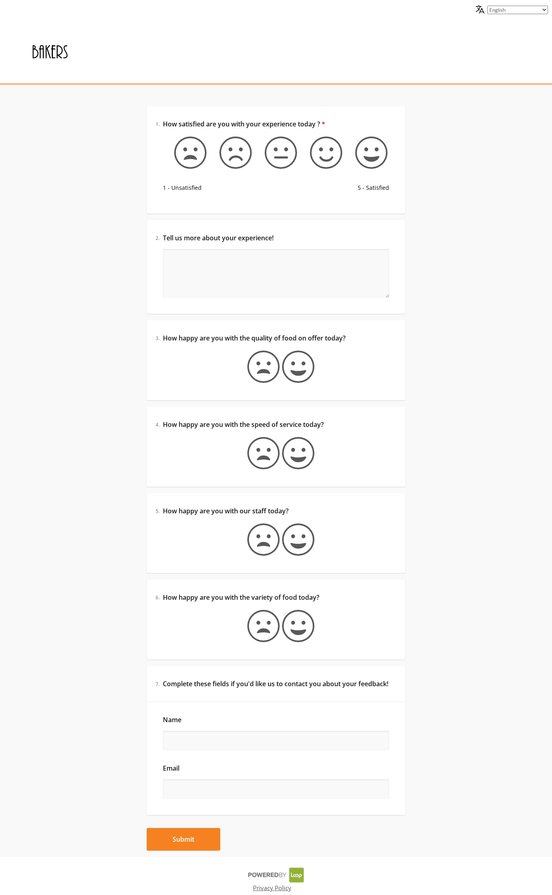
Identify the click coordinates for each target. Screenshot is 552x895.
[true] (293, 367)
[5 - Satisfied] (366, 153)
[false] (258, 367)
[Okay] (276, 153)
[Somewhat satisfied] (321, 153)
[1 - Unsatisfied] (185, 153)
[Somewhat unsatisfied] (231, 153)
